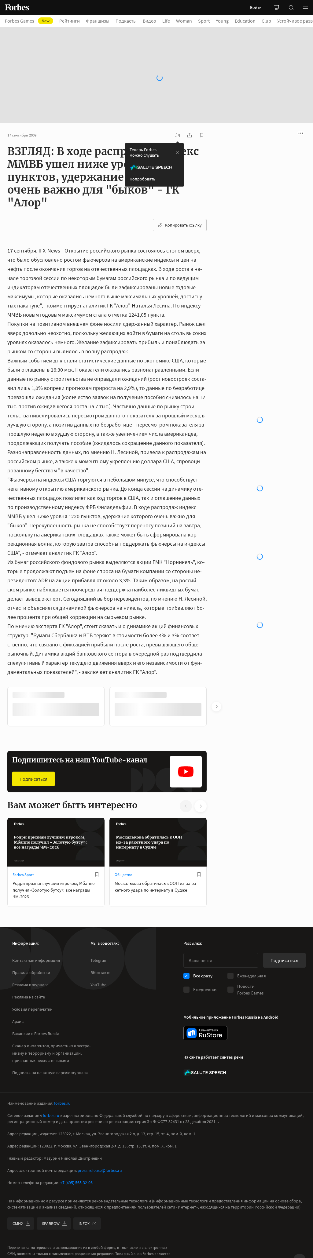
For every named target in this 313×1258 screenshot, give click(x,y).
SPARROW (51, 1223)
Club (266, 21)
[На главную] (17, 7)
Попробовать (142, 162)
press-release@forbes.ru (100, 1170)
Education (245, 21)
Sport (204, 21)
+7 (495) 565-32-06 (76, 1182)
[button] (306, 7)
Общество (123, 857)
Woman (184, 21)
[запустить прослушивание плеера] (177, 118)
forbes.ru (62, 1103)
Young (222, 21)
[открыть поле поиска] (291, 7)
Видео (149, 21)
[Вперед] (216, 690)
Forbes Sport (23, 857)
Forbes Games (27, 21)
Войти (256, 7)
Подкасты (126, 21)
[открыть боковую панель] (276, 7)
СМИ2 (18, 1223)
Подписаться (33, 762)
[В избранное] (97, 858)
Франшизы (97, 21)
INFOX (84, 1223)
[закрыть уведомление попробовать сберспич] (177, 135)
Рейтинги (69, 21)
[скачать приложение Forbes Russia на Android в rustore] (205, 1033)
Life (166, 21)
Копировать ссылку (183, 208)
